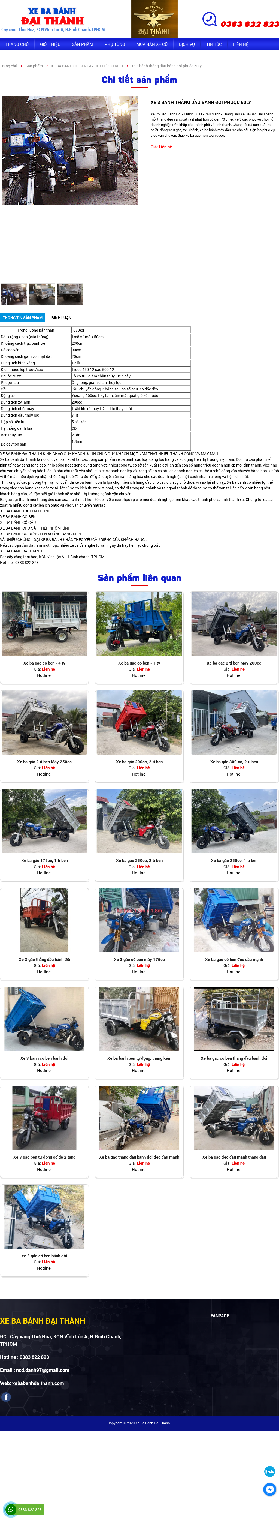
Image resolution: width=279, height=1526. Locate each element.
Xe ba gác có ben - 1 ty (139, 663)
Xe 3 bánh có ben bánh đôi (44, 1058)
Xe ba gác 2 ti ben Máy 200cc (234, 663)
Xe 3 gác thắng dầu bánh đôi (44, 959)
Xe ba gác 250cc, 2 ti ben (139, 860)
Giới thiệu (50, 44)
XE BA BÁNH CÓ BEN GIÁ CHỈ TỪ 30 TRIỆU (87, 65)
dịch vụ (187, 44)
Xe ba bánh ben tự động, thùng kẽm (139, 1058)
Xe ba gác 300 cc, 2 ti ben (234, 761)
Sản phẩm (82, 44)
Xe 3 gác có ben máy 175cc (139, 959)
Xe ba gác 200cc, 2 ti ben (139, 761)
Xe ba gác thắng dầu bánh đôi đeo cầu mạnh (139, 1157)
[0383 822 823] (10, 1509)
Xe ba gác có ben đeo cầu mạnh (234, 959)
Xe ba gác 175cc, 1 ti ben (44, 860)
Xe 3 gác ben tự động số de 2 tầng (44, 1157)
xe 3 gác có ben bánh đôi (44, 1255)
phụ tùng (115, 44)
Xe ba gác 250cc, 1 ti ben (234, 860)
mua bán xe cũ (152, 44)
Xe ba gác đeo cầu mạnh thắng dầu (234, 1157)
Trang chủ (17, 44)
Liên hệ (240, 44)
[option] (69, 150)
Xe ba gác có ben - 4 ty (44, 663)
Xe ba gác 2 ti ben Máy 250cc (44, 761)
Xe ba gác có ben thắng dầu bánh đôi (234, 1058)
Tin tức (214, 44)
